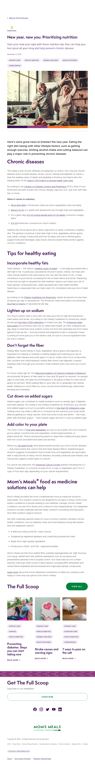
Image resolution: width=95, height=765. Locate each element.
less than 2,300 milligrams (31, 322)
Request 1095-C (76, 744)
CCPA (9, 744)
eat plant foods (25, 445)
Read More (12, 660)
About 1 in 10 (17, 210)
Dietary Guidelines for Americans (40, 297)
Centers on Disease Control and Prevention (45, 186)
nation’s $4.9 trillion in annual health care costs (50, 180)
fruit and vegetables (36, 429)
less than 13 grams (16, 303)
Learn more (12, 572)
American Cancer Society (48, 464)
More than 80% (18, 205)
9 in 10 (14, 223)
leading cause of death (46, 268)
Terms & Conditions (64, 744)
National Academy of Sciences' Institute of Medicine (60, 373)
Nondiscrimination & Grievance (48, 744)
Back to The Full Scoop (18, 18)
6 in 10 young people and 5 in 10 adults (46, 215)
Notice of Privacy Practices (29, 744)
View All (77, 586)
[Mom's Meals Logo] (47, 728)
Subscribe (47, 696)
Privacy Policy (16, 744)
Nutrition (11, 31)
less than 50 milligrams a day (71, 408)
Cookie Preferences (19, 751)
